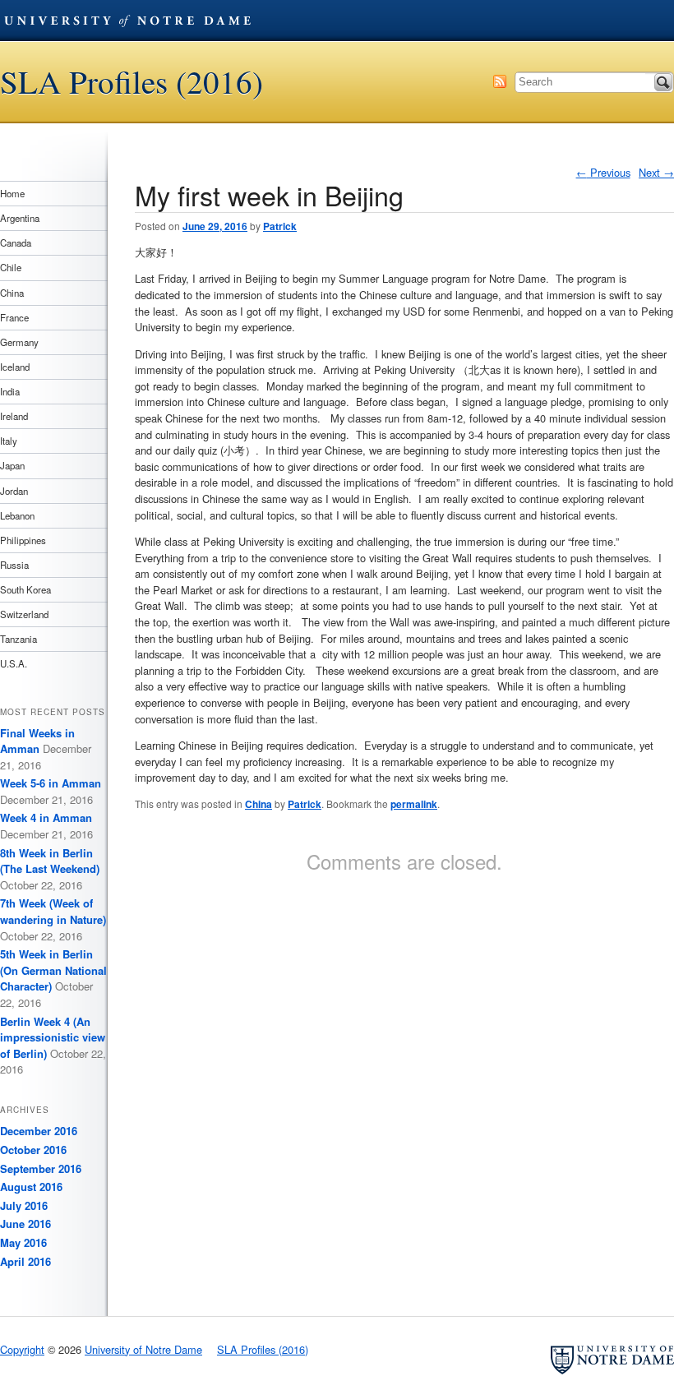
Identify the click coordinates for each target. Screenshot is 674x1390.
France (14, 317)
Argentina (19, 217)
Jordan (14, 490)
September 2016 (40, 1168)
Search (663, 82)
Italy (8, 440)
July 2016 (24, 1205)
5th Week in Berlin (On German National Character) (53, 970)
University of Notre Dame (127, 20)
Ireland (14, 416)
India (10, 391)
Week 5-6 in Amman (50, 783)
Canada (15, 242)
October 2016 (33, 1149)
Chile (10, 267)
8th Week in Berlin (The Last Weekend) (49, 861)
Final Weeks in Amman (37, 741)
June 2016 (25, 1223)
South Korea (25, 589)
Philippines (23, 540)
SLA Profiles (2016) (131, 82)
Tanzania (18, 638)
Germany (19, 342)
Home (12, 193)
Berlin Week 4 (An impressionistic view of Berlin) (52, 1037)
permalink (413, 804)
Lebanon (17, 515)
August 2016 (31, 1186)
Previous (603, 172)
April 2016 (25, 1261)
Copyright (22, 1349)
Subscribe (499, 81)
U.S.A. (13, 663)
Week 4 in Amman (46, 817)
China (258, 804)
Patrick (280, 226)
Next (656, 172)
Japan (12, 465)
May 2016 (23, 1242)
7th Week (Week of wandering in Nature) (53, 911)
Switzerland (24, 614)
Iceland (15, 366)
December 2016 (38, 1130)
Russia (14, 564)
